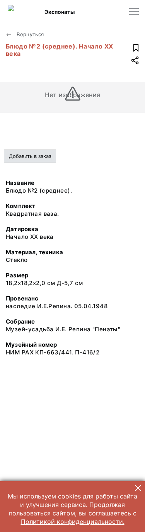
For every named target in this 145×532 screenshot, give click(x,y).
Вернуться (29, 34)
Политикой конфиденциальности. (73, 521)
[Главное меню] (134, 11)
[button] (138, 488)
